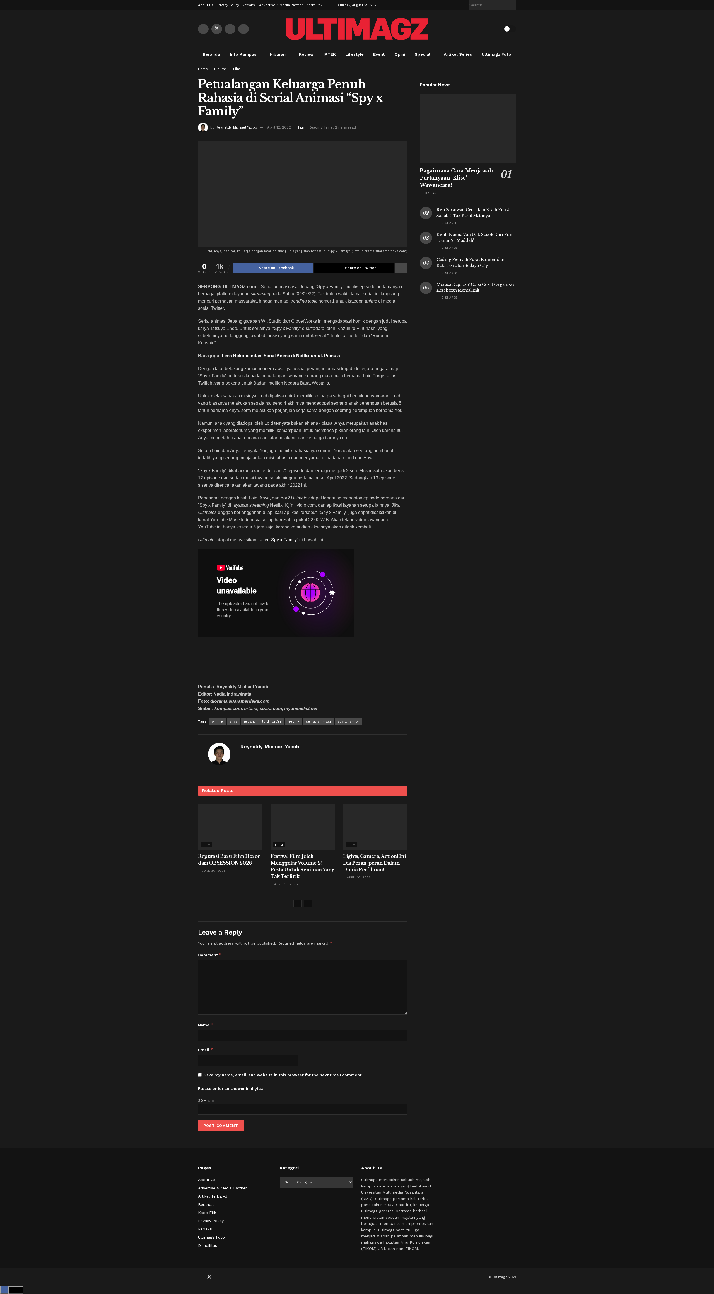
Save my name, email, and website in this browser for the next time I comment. (283, 1075)
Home (203, 69)
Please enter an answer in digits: (230, 1088)
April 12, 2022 (279, 127)
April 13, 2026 (285, 884)
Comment (210, 954)
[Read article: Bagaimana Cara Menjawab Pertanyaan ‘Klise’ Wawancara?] (468, 128)
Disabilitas (207, 1245)
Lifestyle (354, 54)
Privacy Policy (228, 5)
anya (234, 721)
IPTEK (330, 54)
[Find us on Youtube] (230, 29)
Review (306, 54)
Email (205, 1049)
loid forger (272, 721)
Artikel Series (458, 54)
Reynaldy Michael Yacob (236, 127)
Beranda (211, 54)
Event (379, 54)
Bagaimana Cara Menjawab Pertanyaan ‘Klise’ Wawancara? (456, 178)
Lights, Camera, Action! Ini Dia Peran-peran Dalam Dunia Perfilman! (374, 862)
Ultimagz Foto (496, 54)
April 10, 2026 (358, 877)
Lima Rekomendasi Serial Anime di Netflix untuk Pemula (281, 355)
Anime (217, 721)
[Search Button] (513, 5)
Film (236, 69)
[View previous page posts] (297, 903)
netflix (294, 721)
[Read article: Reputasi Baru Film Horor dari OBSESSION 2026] (230, 827)
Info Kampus (243, 54)
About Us (205, 5)
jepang (250, 721)
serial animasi (318, 721)
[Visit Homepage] (357, 29)
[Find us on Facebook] (203, 29)
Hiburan (278, 54)
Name (205, 1024)
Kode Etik (314, 5)
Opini (400, 54)
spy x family (348, 721)
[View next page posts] (308, 903)
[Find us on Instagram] (243, 29)
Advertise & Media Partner (281, 5)
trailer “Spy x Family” (277, 539)
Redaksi (249, 5)
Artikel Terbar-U (212, 1196)
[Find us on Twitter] (216, 29)
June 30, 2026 (213, 871)
